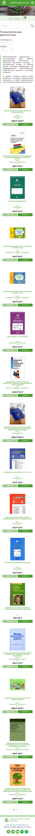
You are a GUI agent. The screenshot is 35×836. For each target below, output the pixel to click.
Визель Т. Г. (9, 388)
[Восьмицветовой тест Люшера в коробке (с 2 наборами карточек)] (17, 97)
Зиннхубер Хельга (17, 478)
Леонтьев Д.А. (22, 342)
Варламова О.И (21, 162)
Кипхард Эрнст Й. (17, 523)
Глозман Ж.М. (13, 704)
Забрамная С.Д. (13, 794)
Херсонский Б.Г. (17, 568)
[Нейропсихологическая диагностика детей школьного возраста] (17, 684)
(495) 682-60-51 (11, 825)
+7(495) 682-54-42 (19, 3)
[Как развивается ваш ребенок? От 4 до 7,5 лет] (17, 458)
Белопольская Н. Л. (17, 433)
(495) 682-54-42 (23, 825)
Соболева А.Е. (22, 704)
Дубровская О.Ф (17, 117)
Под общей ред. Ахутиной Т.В (17, 659)
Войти (11, 18)
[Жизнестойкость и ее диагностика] (17, 323)
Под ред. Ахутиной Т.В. (12, 749)
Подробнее (10, 124)
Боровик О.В (22, 794)
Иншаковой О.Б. (24, 749)
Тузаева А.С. (18, 252)
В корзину (25, 124)
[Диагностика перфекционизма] (17, 187)
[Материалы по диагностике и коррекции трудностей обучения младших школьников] (17, 594)
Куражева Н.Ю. (10, 252)
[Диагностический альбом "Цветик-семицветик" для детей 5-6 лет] (17, 278)
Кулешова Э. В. (17, 388)
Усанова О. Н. (25, 388)
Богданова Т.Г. (13, 162)
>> (21, 810)
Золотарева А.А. (17, 207)
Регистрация (17, 18)
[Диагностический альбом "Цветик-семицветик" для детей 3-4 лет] (17, 233)
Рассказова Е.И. (13, 342)
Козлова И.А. (25, 252)
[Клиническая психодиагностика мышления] (17, 549)
